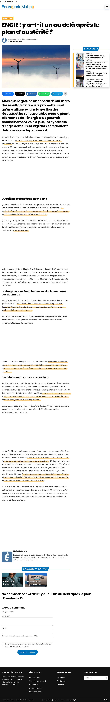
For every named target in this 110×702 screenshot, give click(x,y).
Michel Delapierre (20, 551)
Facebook (61, 677)
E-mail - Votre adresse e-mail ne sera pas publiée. (20, 636)
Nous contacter (35, 688)
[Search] (105, 678)
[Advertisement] (36, 180)
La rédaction (34, 677)
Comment (6, 616)
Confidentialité (46, 700)
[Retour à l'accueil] (50, 6)
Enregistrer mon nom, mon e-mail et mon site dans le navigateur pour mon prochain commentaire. (28, 645)
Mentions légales (36, 692)
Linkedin (60, 685)
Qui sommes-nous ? (37, 681)
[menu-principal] (107, 6)
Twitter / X (61, 681)
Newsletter (33, 685)
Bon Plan (7, 18)
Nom (4, 628)
